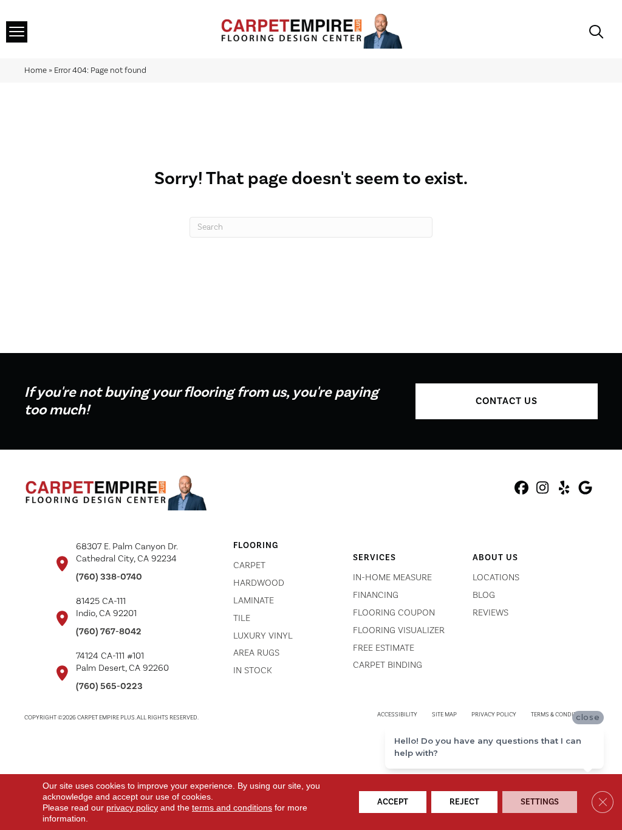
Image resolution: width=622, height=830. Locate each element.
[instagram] (543, 490)
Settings (540, 802)
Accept (392, 802)
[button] (506, 401)
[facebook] (521, 490)
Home (35, 70)
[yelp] (564, 490)
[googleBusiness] (585, 490)
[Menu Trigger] (16, 32)
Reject (464, 802)
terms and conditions (232, 807)
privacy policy (132, 807)
